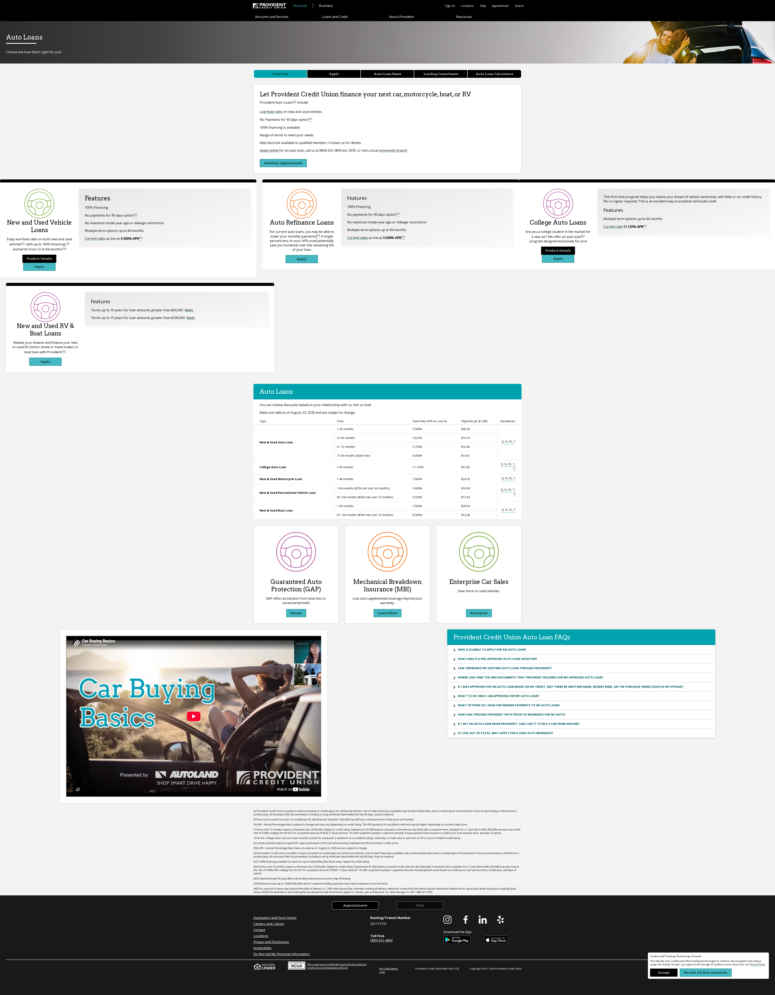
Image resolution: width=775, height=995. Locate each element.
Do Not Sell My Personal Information (281, 954)
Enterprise (479, 613)
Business (326, 5)
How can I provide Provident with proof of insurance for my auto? (512, 714)
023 (68, 243)
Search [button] (519, 6)
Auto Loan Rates (387, 74)
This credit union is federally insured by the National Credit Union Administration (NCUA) (336, 966)
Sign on (450, 6)
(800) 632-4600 (381, 940)
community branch (393, 150)
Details (296, 613)
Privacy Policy (757, 964)
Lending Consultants (441, 74)
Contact (259, 930)
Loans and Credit (335, 17)
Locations (467, 6)
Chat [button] (420, 905)
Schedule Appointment (283, 163)
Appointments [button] (355, 905)
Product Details (39, 258)
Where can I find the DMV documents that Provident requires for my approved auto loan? (530, 677)
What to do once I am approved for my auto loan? (498, 696)
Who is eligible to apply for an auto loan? (492, 649)
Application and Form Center (275, 918)
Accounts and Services (271, 17)
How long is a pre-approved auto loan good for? (497, 659)
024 (64, 248)
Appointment (500, 6)
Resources (464, 17)
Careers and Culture (268, 924)
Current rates (95, 238)
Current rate (612, 226)
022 (294, 101)
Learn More (387, 613)
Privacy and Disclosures (271, 942)
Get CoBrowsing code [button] (388, 970)
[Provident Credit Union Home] (270, 6)
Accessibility (262, 948)
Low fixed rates (271, 111)
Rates (189, 310)
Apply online (269, 150)
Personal (300, 5)
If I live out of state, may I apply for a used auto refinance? (505, 733)
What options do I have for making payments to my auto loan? (509, 705)
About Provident (401, 17)
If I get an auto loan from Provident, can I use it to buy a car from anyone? (519, 724)
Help (483, 6)
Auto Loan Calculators (494, 74)
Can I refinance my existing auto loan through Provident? (505, 668)
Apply (334, 74)
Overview (281, 74)
